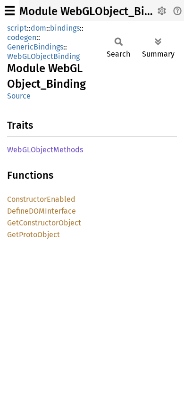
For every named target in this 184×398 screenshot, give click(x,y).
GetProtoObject (33, 234)
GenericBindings (35, 46)
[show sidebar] (9, 10)
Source (19, 95)
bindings (65, 28)
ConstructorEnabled (41, 199)
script (17, 28)
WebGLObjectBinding (43, 56)
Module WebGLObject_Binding (96, 11)
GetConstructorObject (44, 222)
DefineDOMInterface (41, 211)
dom (38, 28)
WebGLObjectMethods (45, 149)
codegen (21, 37)
